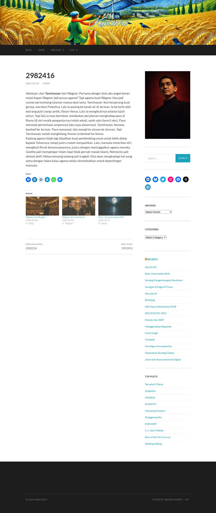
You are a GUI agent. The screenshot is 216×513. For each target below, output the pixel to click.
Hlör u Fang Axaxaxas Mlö (111, 217)
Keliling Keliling (153, 443)
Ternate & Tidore (154, 384)
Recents (153, 259)
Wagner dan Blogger (36, 217)
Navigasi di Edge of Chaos (159, 286)
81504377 (150, 404)
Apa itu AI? (151, 266)
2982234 (34, 246)
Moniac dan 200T (154, 319)
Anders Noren (173, 499)
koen (46, 83)
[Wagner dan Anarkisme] (78, 206)
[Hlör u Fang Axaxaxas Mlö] (115, 206)
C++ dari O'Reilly (154, 430)
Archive (56, 50)
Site (72, 50)
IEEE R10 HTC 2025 (156, 313)
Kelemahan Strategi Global (159, 352)
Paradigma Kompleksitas (158, 346)
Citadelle (150, 339)
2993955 (127, 246)
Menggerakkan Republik (158, 326)
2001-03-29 (32, 83)
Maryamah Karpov (155, 410)
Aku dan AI (151, 293)
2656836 (150, 397)
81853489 (150, 423)
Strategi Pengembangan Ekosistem (164, 280)
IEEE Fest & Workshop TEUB (160, 306)
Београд (150, 299)
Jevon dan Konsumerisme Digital (163, 359)
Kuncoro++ (41, 499)
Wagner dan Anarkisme (73, 217)
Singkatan (150, 390)
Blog (29, 50)
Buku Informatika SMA (157, 273)
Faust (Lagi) (151, 332)
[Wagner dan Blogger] (42, 206)
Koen (41, 50)
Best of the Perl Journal (157, 437)
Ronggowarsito (153, 417)
